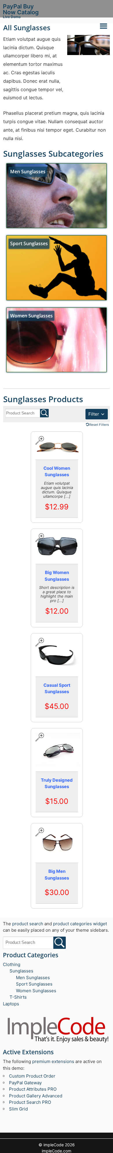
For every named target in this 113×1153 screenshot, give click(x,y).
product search (27, 923)
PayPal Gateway (25, 1082)
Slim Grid (18, 1109)
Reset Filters (99, 425)
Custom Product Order (32, 1076)
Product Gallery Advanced (35, 1096)
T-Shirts (18, 997)
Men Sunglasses (33, 977)
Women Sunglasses (36, 990)
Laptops (11, 1004)
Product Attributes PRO (33, 1089)
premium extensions (53, 1061)
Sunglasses (21, 971)
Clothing (11, 964)
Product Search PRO (30, 1102)
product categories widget (80, 923)
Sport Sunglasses (34, 984)
